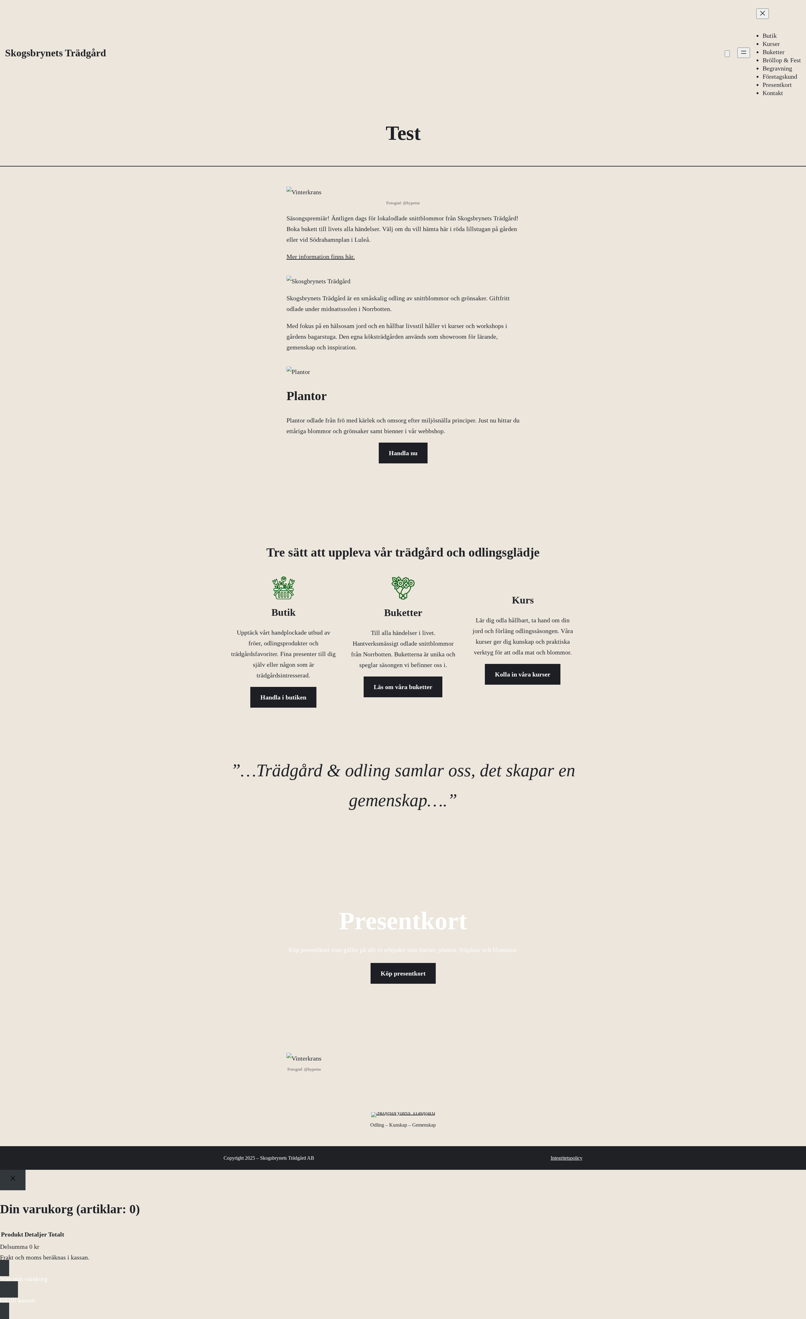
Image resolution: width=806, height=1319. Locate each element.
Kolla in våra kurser (522, 674)
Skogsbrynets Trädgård (55, 53)
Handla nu (403, 453)
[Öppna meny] (743, 53)
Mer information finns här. (321, 256)
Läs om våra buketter (403, 686)
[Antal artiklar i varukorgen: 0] (727, 53)
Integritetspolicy (566, 1158)
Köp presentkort (403, 973)
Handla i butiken (283, 697)
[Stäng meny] (762, 13)
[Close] (13, 1180)
